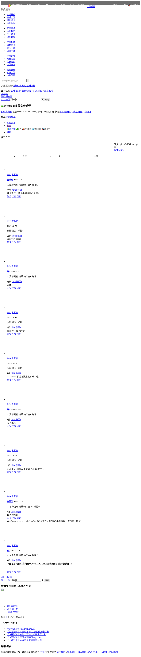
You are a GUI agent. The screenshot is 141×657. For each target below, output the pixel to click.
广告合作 (103, 652)
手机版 (81, 5)
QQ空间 (12, 129)
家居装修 (11, 28)
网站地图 (113, 652)
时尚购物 (11, 56)
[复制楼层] (17, 190)
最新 (37, 5)
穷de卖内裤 (6, 111)
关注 (9, 174)
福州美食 (11, 20)
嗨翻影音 (11, 45)
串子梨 (10, 501)
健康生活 (11, 72)
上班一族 (11, 51)
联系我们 (71, 652)
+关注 (9, 612)
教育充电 (11, 69)
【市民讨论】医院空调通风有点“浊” (24, 637)
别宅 (63, 5)
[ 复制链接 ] (65, 111)
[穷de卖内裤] (8, 601)
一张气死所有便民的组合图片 (21, 629)
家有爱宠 (11, 59)
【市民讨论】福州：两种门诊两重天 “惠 (26, 634)
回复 (9, 132)
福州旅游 (11, 23)
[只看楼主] (11, 117)
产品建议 (92, 652)
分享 (9, 125)
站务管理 (11, 75)
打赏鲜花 (11, 122)
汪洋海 (10, 179)
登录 (115, 5)
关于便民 (61, 652)
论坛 (46, 5)
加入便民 (82, 652)
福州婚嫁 (11, 37)
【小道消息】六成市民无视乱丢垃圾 (24, 640)
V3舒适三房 (12, 609)
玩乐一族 (11, 48)
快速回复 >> (120, 150)
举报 (9, 196)
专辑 (71, 5)
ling (8, 550)
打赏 (14, 196)
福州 (42, 652)
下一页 (6, 99)
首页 (29, 5)
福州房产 (11, 31)
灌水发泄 (48, 91)
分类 (54, 5)
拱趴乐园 (91, 6)
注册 (123, 5)
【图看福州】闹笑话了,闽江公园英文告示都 (28, 631)
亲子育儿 (11, 34)
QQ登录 (135, 5)
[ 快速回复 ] (77, 111)
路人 (9, 271)
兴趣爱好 (11, 61)
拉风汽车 (11, 64)
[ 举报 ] (87, 111)
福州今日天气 (19, 85)
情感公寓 (11, 17)
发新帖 (4, 93)
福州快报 (30, 85)
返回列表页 (6, 96)
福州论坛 (26, 91)
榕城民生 (11, 14)
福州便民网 (17, 5)
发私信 (15, 174)
